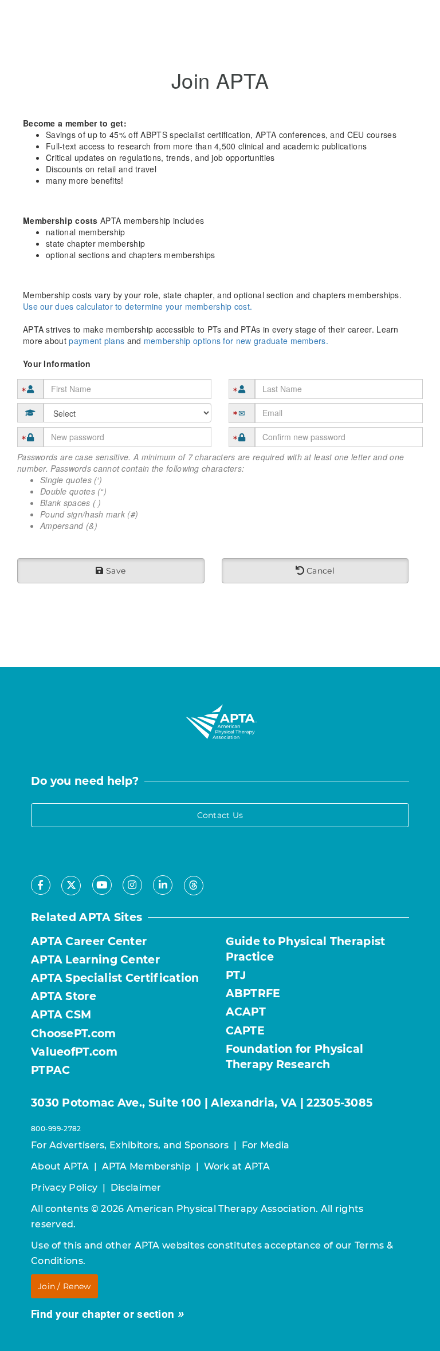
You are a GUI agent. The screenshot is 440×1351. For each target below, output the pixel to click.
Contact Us (220, 815)
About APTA (60, 1166)
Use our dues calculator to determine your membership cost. (137, 306)
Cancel (319, 571)
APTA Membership (146, 1166)
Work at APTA (237, 1166)
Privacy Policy (64, 1187)
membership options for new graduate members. (236, 340)
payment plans (96, 340)
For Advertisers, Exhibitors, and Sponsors (130, 1145)
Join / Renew (64, 1286)
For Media (266, 1145)
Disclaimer (136, 1187)
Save (115, 571)
